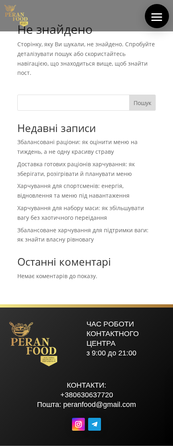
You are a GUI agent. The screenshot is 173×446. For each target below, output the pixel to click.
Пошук (142, 103)
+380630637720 (86, 395)
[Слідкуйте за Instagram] (78, 424)
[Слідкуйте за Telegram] (94, 424)
